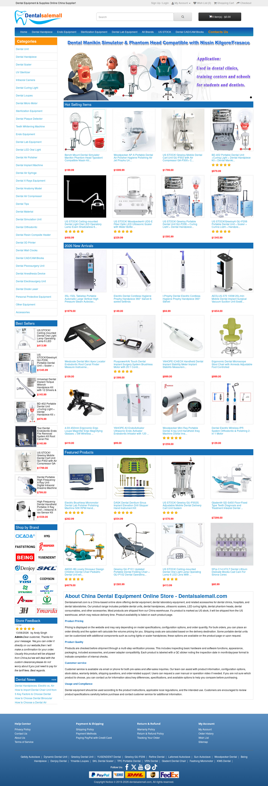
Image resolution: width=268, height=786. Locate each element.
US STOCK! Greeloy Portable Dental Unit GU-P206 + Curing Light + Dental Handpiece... (180, 223)
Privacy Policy (23, 729)
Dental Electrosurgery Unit (31, 281)
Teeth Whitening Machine (30, 126)
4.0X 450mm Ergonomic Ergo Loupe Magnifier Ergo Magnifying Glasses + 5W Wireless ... (84, 430)
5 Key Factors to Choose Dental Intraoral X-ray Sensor (33, 694)
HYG (47, 536)
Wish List (203, 737)
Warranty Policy (146, 729)
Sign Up (155, 3)
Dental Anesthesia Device (30, 273)
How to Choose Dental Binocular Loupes (33, 698)
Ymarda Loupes (80, 761)
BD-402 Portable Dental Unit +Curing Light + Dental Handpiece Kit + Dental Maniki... (46, 410)
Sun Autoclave (202, 756)
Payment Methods (86, 733)
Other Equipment (25, 304)
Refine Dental (157, 756)
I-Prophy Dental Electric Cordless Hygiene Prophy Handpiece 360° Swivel (181, 298)
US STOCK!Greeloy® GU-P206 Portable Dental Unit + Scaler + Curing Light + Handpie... (47, 363)
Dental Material (24, 211)
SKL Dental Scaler (103, 761)
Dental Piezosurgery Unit (30, 265)
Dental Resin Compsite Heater (33, 234)
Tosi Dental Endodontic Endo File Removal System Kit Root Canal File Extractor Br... (47, 435)
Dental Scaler (23, 64)
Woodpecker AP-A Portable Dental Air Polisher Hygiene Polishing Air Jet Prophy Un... (133, 157)
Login (165, 3)
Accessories (23, 312)
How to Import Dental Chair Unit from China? (36, 690)
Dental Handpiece (42, 31)
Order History (206, 733)
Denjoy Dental (58, 761)
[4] (251, 97)
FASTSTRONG (25, 547)
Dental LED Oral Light (28, 149)
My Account (205, 729)
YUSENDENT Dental (109, 756)
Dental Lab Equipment (124, 31)
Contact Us (21, 733)
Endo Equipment (66, 31)
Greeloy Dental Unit (82, 756)
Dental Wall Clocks (26, 250)
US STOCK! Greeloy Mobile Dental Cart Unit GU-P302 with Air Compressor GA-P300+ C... (47, 459)
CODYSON (47, 579)
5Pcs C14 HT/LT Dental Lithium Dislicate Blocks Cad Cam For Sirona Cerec (229, 571)
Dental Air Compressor (29, 196)
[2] (241, 97)
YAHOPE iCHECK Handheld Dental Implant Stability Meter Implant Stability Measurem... (183, 363)
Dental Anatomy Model (29, 188)
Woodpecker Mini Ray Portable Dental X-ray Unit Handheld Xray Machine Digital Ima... (181, 430)
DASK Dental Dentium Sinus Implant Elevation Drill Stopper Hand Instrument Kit (131, 505)
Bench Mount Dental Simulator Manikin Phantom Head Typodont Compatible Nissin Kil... (84, 157)
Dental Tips (22, 203)
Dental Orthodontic (26, 227)
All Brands (148, 31)
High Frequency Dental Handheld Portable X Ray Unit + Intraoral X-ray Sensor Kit (47, 507)
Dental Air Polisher (26, 157)
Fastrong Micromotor (201, 761)
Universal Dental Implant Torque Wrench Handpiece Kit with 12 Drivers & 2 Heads (46, 386)
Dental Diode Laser (27, 289)
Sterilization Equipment (94, 31)
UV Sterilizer (23, 72)
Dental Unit (22, 49)
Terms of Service (24, 742)
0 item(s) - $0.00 (221, 16)
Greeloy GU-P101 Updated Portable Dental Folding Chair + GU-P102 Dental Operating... (132, 571)
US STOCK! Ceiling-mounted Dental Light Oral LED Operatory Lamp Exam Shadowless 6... (83, 223)
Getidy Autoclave (30, 756)
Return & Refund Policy (150, 733)
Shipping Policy (85, 729)
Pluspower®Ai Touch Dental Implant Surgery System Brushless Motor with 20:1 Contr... (133, 363)
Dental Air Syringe (26, 172)
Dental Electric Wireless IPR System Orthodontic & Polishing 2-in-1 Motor (231, 430)
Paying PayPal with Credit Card (94, 737)
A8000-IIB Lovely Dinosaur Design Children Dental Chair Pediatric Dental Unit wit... (84, 571)
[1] (236, 97)
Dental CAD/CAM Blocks (190, 31)
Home (23, 31)
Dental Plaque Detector (29, 118)
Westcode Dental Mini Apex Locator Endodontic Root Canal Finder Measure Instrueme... (85, 363)
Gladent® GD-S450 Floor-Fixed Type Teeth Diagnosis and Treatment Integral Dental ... (229, 505)
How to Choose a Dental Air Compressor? (30, 702)
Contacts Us (218, 31)
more (54, 679)
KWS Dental (224, 761)
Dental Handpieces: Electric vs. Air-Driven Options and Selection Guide (35, 685)
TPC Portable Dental (129, 761)
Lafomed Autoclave (179, 756)
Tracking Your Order (148, 737)
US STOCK (164, 31)
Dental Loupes (24, 95)
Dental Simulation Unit (28, 219)
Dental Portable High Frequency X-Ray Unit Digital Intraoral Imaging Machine (47, 482)
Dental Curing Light (27, 87)
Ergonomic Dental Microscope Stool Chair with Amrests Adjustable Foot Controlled (232, 363)
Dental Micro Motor (26, 103)
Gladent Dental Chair (174, 761)
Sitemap (203, 742)
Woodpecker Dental (225, 756)
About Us (20, 737)
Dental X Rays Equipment (30, 180)
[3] (246, 97)
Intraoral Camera (25, 80)
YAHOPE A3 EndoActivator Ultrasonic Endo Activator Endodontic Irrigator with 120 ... (131, 430)
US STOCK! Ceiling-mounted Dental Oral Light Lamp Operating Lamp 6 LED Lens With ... (46, 337)
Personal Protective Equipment (33, 296)
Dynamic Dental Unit (55, 756)
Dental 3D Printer (26, 242)
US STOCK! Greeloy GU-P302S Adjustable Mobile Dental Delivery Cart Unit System (182, 505)
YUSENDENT (47, 557)
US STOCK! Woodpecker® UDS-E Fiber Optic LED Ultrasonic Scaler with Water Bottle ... (133, 223)
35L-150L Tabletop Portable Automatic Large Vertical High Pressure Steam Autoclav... (81, 298)
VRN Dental (151, 761)
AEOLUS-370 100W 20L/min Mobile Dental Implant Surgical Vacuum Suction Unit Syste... (229, 298)
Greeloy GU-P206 (135, 756)
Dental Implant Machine (29, 165)
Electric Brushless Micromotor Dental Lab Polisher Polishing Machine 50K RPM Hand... (82, 505)
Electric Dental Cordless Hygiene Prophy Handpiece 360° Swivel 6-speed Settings (133, 298)
